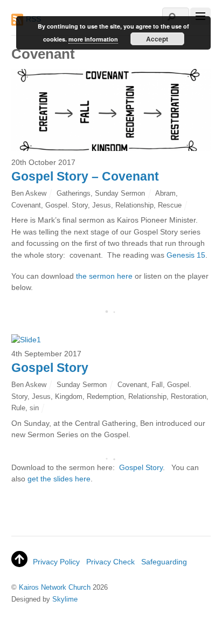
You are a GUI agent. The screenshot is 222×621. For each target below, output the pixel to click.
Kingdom (68, 396)
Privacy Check (110, 561)
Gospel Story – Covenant (85, 176)
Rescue (170, 205)
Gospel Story (49, 368)
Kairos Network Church (55, 587)
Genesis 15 (185, 255)
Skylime (65, 599)
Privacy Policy (56, 561)
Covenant (26, 205)
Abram (165, 193)
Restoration (188, 396)
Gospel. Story (66, 205)
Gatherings (74, 193)
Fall (157, 385)
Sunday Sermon (120, 193)
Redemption (105, 396)
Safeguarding (164, 561)
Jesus (101, 205)
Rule (18, 408)
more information (93, 39)
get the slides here (59, 478)
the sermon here (104, 276)
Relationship (134, 205)
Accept (157, 39)
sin (34, 408)
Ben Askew (28, 193)
